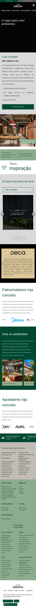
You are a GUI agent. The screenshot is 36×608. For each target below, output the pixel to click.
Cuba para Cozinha (6, 566)
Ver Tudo (21, 552)
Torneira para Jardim (24, 565)
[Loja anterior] (2, 214)
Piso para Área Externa (24, 573)
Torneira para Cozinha (6, 560)
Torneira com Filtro (5, 562)
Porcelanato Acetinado (7, 461)
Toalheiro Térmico (6, 466)
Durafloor (21, 493)
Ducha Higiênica (23, 537)
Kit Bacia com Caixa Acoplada (26, 535)
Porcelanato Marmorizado (7, 548)
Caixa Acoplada (23, 550)
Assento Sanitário (23, 545)
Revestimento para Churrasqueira (23, 458)
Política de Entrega (6, 486)
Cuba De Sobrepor (23, 472)
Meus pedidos (23, 509)
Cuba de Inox (21, 466)
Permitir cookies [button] (8, 601)
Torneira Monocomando (7, 568)
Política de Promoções (7, 493)
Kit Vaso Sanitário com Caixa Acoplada (26, 455)
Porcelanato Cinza (5, 544)
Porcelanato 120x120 (7, 470)
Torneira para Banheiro (24, 461)
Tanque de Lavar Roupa (24, 560)
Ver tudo (3, 552)
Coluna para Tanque (24, 571)
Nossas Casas (5, 10)
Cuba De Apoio (22, 474)
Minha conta (22, 507)
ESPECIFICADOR (27, 1)
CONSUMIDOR (9, 1)
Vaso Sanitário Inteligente (25, 543)
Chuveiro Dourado (6, 463)
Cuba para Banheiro (23, 539)
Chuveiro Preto (5, 476)
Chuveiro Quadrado (23, 463)
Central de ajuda (5, 518)
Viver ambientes (26, 10)
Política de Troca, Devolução (9, 489)
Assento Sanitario (6, 474)
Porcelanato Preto (23, 452)
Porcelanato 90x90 (23, 470)
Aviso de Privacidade (7, 495)
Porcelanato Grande (6, 472)
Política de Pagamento (7, 491)
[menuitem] (9, 453)
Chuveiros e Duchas (23, 548)
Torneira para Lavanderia (25, 567)
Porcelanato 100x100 (24, 468)
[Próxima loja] (33, 214)
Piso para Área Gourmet (7, 540)
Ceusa (20, 491)
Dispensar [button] (16, 601)
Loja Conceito (15, 10)
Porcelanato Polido (5, 550)
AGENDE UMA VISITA (18, 107)
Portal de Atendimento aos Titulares (8, 497)
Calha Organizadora (6, 564)
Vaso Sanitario (5, 458)
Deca (20, 486)
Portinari (21, 489)
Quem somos (5, 507)
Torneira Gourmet (5, 575)
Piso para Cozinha (5, 573)
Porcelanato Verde (6, 454)
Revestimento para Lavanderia (26, 569)
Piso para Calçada (6, 468)
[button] (35, 593)
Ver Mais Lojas (18, 238)
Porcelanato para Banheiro (8, 452)
